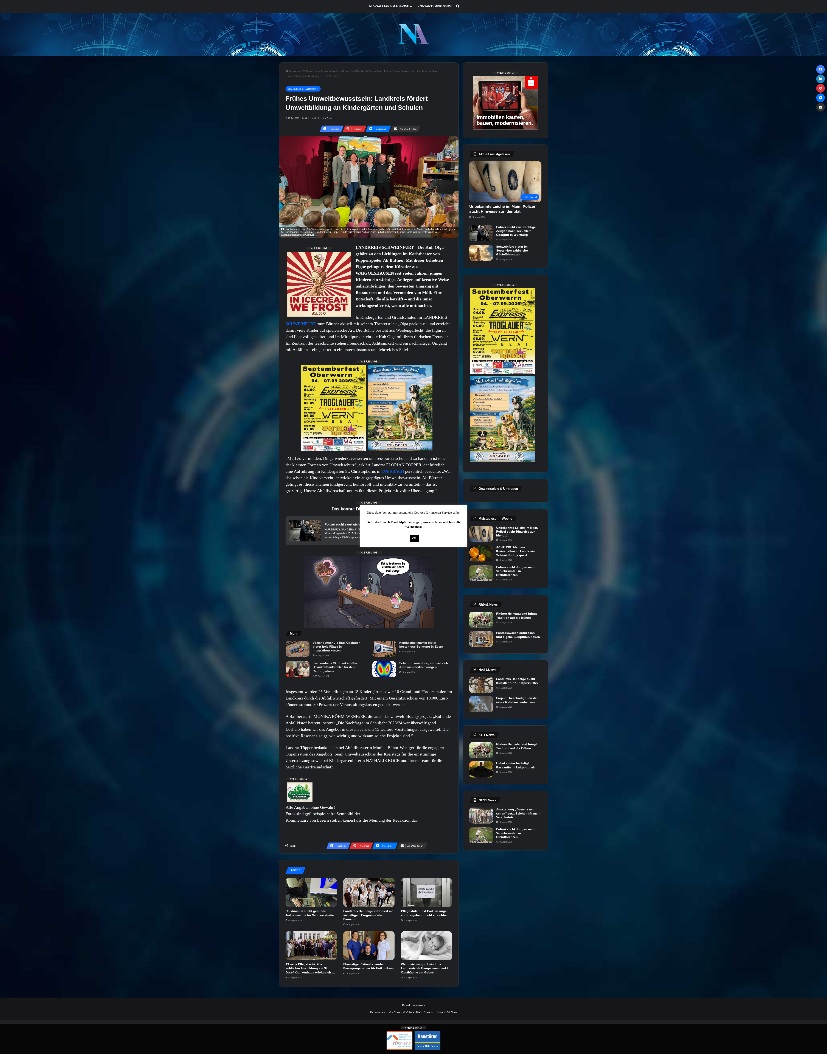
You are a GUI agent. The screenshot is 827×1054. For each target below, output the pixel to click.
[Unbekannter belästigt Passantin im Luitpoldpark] (481, 769)
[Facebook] (820, 69)
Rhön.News (393, 1012)
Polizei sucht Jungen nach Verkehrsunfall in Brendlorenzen (515, 571)
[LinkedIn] (820, 79)
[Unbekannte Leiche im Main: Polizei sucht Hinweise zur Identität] (481, 534)
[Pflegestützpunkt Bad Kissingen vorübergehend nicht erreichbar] (426, 892)
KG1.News (437, 1012)
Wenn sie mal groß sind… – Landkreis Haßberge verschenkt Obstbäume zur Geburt (424, 968)
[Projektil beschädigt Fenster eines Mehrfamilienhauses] (481, 704)
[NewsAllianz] (413, 34)
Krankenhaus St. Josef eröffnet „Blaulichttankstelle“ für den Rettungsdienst (336, 667)
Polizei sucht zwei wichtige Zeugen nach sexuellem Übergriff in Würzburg (516, 230)
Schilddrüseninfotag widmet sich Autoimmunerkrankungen (423, 665)
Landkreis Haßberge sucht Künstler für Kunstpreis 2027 (517, 680)
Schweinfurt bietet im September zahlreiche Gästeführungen (512, 250)
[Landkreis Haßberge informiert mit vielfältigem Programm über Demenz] (369, 892)
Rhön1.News (408, 1012)
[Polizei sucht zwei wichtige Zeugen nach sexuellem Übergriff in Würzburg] (481, 233)
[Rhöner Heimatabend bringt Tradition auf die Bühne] (481, 620)
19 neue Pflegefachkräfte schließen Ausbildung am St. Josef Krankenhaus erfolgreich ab (311, 968)
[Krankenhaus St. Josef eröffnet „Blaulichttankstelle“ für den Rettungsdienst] (297, 669)
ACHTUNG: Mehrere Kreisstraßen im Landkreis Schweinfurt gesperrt (515, 551)
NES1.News (450, 1012)
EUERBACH (393, 471)
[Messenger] (820, 97)
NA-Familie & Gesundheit (366, 71)
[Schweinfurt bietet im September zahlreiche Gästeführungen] (481, 253)
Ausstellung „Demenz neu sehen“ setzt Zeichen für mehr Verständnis (518, 813)
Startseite (294, 71)
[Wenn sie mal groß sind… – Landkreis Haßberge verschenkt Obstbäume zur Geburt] (426, 945)
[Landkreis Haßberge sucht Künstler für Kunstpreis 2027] (481, 685)
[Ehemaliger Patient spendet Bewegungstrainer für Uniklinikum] (369, 945)
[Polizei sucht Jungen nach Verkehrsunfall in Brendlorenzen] (481, 573)
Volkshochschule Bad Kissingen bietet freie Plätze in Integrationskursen (337, 646)
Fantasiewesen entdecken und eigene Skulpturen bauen (518, 634)
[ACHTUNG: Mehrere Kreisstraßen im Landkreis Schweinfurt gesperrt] (481, 553)
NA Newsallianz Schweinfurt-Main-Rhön (325, 71)
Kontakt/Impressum (434, 6)
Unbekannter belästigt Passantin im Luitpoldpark (515, 765)
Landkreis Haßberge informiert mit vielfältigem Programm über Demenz (368, 915)
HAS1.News (423, 1012)
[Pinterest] (820, 88)
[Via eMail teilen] (820, 107)
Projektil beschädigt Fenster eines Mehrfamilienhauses (517, 700)
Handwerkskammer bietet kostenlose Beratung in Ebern (421, 644)
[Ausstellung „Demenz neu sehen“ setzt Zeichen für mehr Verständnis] (481, 815)
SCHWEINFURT (301, 323)
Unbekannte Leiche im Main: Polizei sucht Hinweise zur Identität (517, 531)
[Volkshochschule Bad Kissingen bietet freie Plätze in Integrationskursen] (297, 649)
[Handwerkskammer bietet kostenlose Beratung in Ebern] (384, 649)
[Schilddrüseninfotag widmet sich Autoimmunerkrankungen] (384, 669)
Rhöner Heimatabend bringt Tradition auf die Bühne (516, 615)
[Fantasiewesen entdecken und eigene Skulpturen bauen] (481, 639)
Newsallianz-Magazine (389, 6)
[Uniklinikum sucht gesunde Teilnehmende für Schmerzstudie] (311, 892)
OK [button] (414, 538)
